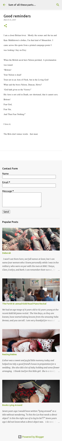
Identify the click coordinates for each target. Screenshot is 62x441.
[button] (5, 26)
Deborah (6, 253)
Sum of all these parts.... (22, 4)
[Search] (58, 4)
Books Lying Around (12, 405)
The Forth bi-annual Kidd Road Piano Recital (24, 304)
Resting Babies (9, 354)
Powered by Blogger (33, 436)
